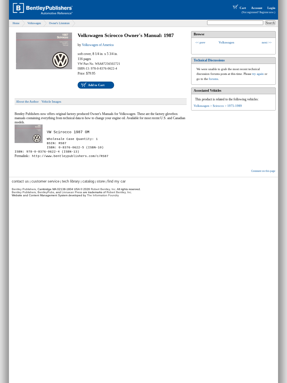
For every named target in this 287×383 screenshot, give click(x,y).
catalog (88, 181)
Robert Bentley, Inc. (119, 192)
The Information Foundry (103, 195)
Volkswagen (34, 23)
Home (16, 23)
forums (213, 78)
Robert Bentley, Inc (103, 189)
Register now (267, 12)
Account (256, 8)
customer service (45, 181)
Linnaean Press (72, 192)
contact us (20, 181)
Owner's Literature (59, 23)
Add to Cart (96, 85)
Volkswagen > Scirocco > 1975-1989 (218, 105)
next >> (267, 42)
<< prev (200, 42)
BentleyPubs (46, 192)
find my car (116, 181)
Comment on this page (263, 171)
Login (271, 8)
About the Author (27, 101)
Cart (243, 8)
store (101, 181)
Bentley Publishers (24, 189)
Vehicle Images (51, 101)
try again (258, 73)
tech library (71, 181)
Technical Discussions (209, 60)
